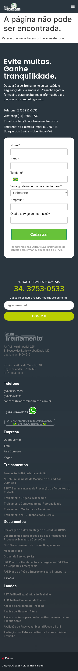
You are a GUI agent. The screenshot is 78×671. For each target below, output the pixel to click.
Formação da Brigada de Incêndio (25, 473)
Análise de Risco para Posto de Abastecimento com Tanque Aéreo (36, 619)
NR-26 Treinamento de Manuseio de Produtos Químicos (33, 481)
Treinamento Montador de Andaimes (27, 509)
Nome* (15, 145)
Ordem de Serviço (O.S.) (19, 556)
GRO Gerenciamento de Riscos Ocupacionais (32, 545)
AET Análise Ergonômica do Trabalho (27, 594)
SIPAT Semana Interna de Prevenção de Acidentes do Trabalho (37, 490)
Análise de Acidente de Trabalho (24, 605)
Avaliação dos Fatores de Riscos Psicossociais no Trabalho (35, 634)
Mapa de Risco (13, 550)
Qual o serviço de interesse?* (30, 213)
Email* (14, 159)
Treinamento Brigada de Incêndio (25, 497)
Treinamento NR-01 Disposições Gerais (29, 514)
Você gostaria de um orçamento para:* (36, 186)
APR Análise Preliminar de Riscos (25, 600)
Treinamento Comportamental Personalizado (32, 503)
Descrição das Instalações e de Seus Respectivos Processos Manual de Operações (35, 537)
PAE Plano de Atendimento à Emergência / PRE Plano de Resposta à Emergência (36, 564)
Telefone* (16, 172)
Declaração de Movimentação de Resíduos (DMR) (35, 530)
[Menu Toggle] (73, 7)
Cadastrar (39, 234)
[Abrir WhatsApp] (68, 661)
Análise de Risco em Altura (20, 611)
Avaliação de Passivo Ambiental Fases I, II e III (32, 626)
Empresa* (17, 200)
